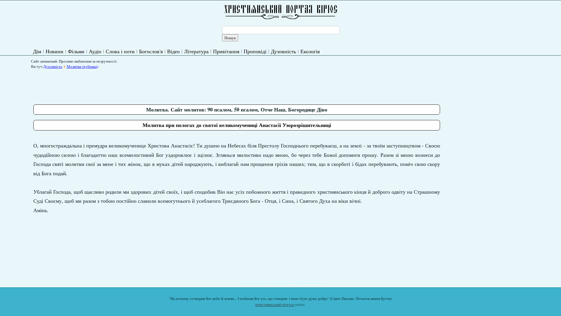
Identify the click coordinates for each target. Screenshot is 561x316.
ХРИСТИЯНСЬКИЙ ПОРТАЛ (274, 305)
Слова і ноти (120, 51)
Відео (173, 51)
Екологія (310, 51)
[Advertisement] (139, 84)
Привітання (226, 51)
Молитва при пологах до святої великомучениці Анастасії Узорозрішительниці (237, 125)
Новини (54, 51)
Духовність (283, 51)
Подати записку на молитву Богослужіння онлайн (280, 281)
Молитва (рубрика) (82, 66)
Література (196, 51)
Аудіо (95, 51)
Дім (37, 51)
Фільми (76, 51)
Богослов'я (151, 51)
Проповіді (255, 51)
